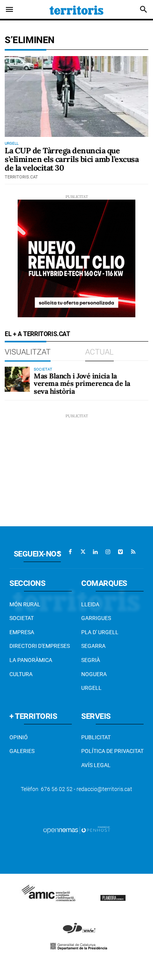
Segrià (90, 660)
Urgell (91, 688)
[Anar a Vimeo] (120, 552)
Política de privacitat (112, 751)
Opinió (18, 737)
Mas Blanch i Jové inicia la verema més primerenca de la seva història (82, 383)
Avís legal (96, 765)
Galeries (22, 751)
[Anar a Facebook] (70, 552)
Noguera (94, 674)
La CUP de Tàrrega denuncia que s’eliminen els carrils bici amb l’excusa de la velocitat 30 (71, 159)
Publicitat (96, 737)
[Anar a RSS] (133, 552)
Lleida (90, 604)
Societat (21, 618)
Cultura (21, 674)
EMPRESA (21, 632)
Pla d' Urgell (99, 632)
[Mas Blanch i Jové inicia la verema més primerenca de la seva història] (17, 379)
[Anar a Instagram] (108, 552)
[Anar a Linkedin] (95, 552)
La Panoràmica (30, 660)
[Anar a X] (82, 552)
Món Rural (24, 604)
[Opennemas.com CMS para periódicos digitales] (76, 830)
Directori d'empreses (39, 646)
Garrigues (96, 618)
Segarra (93, 646)
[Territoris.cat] (76, 9)
